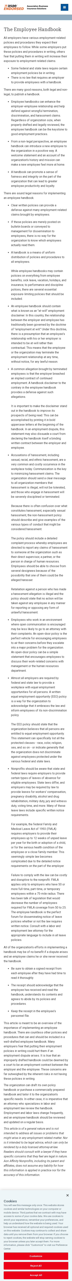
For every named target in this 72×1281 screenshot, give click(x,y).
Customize (36, 1256)
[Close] (68, 1195)
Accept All (36, 1275)
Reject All (36, 1265)
